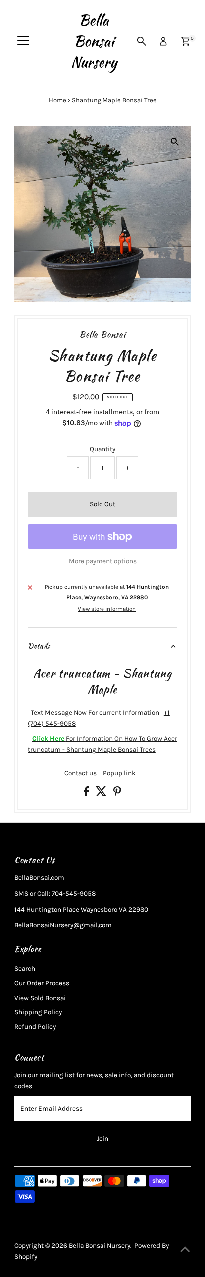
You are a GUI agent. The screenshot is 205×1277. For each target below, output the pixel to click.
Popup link (119, 773)
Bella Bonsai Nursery (94, 41)
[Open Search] (141, 41)
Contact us (80, 773)
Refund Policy (35, 1026)
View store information (107, 609)
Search (24, 968)
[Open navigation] (23, 41)
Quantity (102, 449)
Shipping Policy (38, 1012)
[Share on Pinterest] (117, 794)
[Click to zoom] (174, 142)
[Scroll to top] (185, 1250)
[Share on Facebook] (87, 794)
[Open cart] (185, 41)
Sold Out (102, 504)
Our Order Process (41, 983)
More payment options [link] (103, 561)
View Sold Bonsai (40, 998)
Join (102, 1138)
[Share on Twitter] (102, 794)
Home (57, 100)
